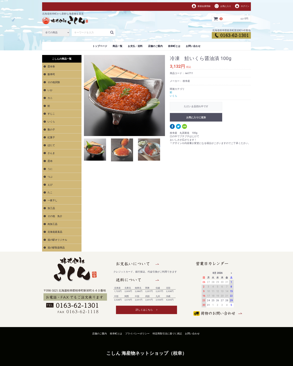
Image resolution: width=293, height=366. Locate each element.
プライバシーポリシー (137, 333)
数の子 (51, 129)
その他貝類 (53, 82)
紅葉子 (51, 137)
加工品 (51, 208)
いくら (51, 121)
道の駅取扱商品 (56, 247)
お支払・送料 (135, 46)
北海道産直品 (54, 231)
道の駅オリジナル (57, 239)
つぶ (49, 176)
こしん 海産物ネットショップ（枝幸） (146, 353)
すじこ (51, 113)
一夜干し (52, 200)
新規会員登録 (203, 6)
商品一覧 (117, 46)
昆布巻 (51, 66)
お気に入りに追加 (196, 117)
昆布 (49, 161)
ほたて (51, 145)
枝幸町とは (174, 46)
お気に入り (225, 6)
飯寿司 (51, 74)
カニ (49, 98)
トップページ (99, 46)
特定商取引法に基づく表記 (167, 333)
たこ (49, 192)
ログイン (244, 6)
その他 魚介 (54, 216)
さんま (51, 153)
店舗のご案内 (155, 46)
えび (49, 184)
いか (49, 90)
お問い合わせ (193, 46)
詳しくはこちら (144, 309)
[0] (216, 18)
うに (49, 168)
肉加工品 (52, 224)
